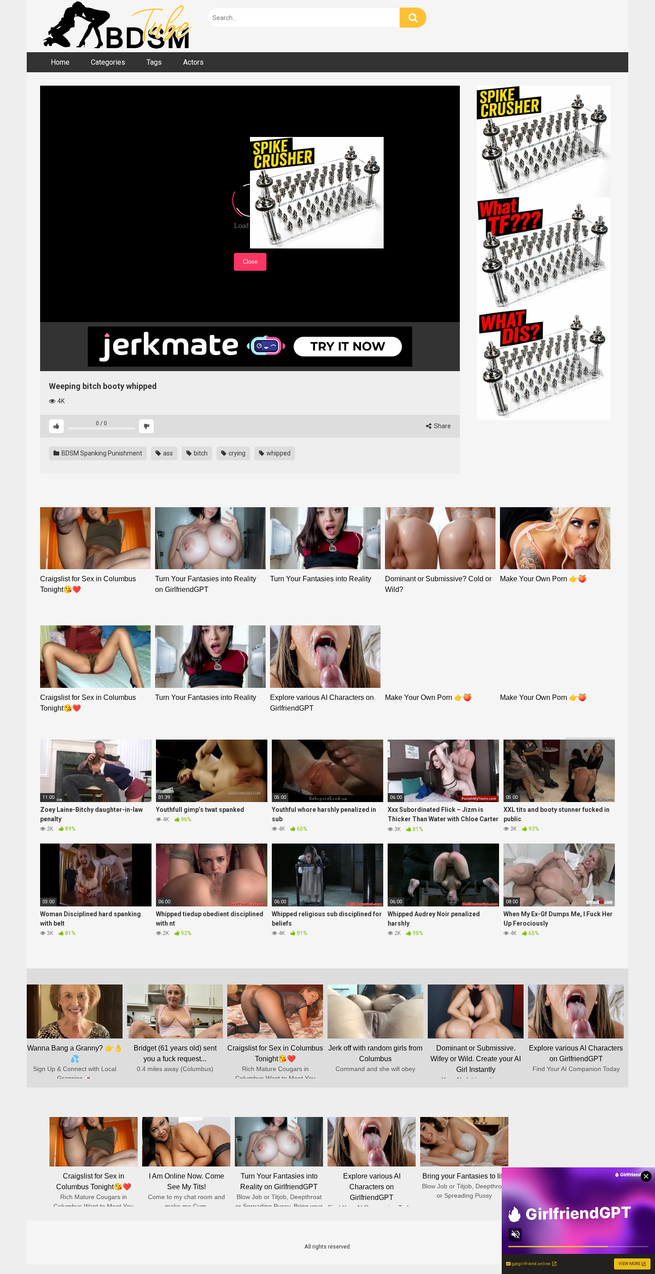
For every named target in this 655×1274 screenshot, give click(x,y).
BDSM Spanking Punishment (101, 453)
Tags (154, 62)
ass (167, 453)
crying (236, 453)
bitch (200, 453)
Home (60, 62)
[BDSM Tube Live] (118, 26)
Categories (108, 62)
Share (442, 426)
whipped (278, 453)
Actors (193, 62)
